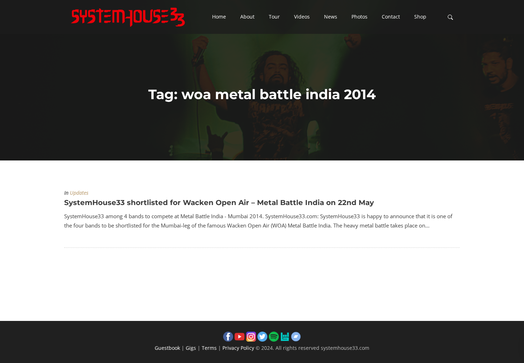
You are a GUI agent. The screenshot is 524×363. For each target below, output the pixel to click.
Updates (79, 193)
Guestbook (167, 347)
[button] (219, 17)
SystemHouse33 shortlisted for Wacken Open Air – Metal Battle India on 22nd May (219, 202)
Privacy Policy (238, 347)
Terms (209, 347)
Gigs (191, 347)
